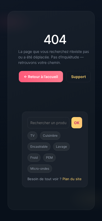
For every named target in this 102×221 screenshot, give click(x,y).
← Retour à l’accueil (41, 76)
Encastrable (39, 146)
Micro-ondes (39, 168)
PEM (49, 157)
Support (78, 76)
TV (32, 135)
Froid (34, 157)
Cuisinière (50, 135)
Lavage (61, 146)
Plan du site (72, 179)
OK (77, 122)
